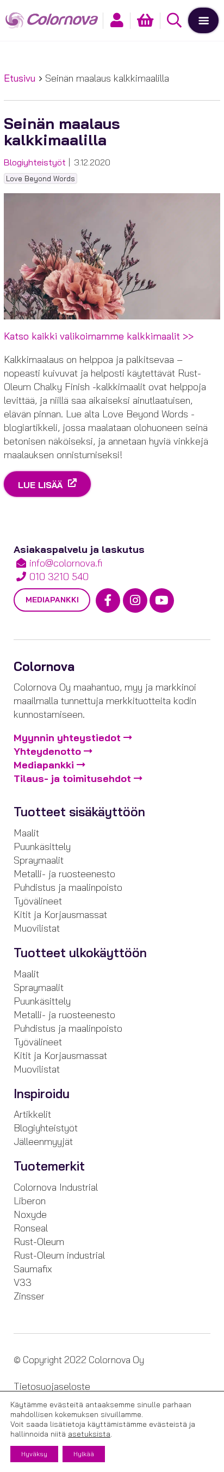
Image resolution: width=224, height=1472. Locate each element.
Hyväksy (34, 1454)
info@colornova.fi (65, 563)
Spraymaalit (39, 860)
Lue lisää (41, 484)
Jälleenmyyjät (43, 1141)
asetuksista (89, 1434)
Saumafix (33, 1268)
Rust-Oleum (39, 1241)
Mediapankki (52, 600)
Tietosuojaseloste (52, 1386)
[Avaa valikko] (203, 20)
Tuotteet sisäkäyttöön (79, 812)
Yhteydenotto (47, 751)
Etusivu (19, 78)
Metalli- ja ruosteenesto (64, 873)
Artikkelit (32, 1114)
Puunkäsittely (42, 846)
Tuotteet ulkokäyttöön (80, 953)
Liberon (30, 1200)
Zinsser (29, 1296)
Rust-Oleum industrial (59, 1255)
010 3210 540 (59, 576)
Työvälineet (38, 901)
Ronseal (31, 1228)
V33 (23, 1282)
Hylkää (83, 1454)
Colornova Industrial (56, 1187)
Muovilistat (37, 928)
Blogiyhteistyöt (35, 162)
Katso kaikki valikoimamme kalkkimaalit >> (99, 336)
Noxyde (30, 1214)
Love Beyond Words (40, 178)
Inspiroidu (42, 1094)
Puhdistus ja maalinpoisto (68, 887)
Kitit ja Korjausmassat (60, 914)
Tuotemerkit (49, 1166)
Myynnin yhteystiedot (67, 737)
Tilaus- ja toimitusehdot (72, 778)
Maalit (26, 833)
